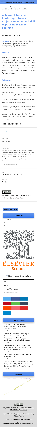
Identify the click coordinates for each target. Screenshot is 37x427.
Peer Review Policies (11, 293)
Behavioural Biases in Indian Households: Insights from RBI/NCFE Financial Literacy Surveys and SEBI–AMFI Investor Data (18, 364)
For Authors (7, 223)
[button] (7, 299)
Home (4, 7)
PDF (6, 131)
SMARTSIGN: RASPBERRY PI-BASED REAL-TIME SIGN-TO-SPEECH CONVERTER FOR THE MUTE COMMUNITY (18, 347)
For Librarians (8, 226)
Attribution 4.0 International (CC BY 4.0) (22, 409)
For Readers (7, 220)
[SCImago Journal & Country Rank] (18, 276)
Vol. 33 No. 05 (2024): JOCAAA (11, 9)
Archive (6, 285)
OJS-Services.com (19, 416)
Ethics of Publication (11, 289)
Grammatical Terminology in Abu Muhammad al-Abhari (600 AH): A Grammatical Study (15, 326)
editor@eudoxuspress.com (22, 419)
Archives (11, 7)
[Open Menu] (2, 2)
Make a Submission (10, 209)
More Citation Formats (10, 165)
